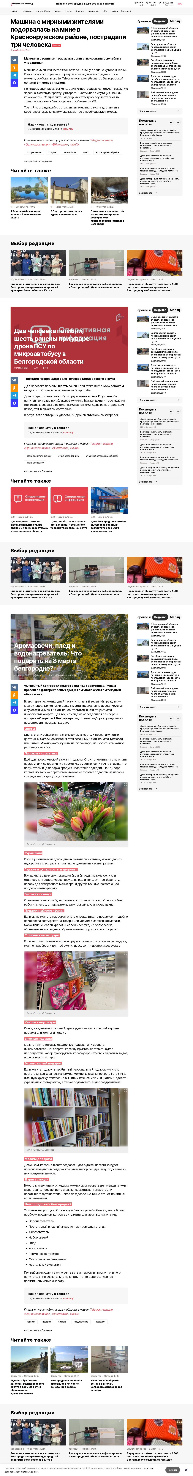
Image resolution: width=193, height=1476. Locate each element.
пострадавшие (34, 152)
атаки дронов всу (35, 462)
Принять (172, 1470)
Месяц (175, 21)
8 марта (62, 1321)
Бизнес (57, 11)
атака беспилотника (68, 456)
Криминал (126, 11)
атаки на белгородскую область (102, 456)
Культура (80, 11)
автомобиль (70, 152)
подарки (31, 1321)
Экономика (93, 11)
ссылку (68, 128)
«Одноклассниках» (37, 144)
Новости (15, 11)
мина (86, 152)
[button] (171, 122)
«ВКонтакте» (59, 144)
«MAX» (74, 144)
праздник (100, 1321)
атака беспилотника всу (39, 456)
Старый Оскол (43, 11)
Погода (114, 11)
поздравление (81, 1321)
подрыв (52, 152)
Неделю (160, 21)
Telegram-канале (101, 140)
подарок (47, 1321)
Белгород (27, 11)
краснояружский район (107, 152)
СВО (105, 11)
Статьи (68, 11)
